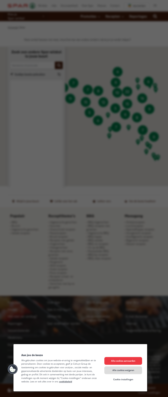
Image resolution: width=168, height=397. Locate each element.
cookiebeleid (65, 381)
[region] (80, 368)
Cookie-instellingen (123, 379)
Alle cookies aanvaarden (123, 361)
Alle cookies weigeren (123, 370)
